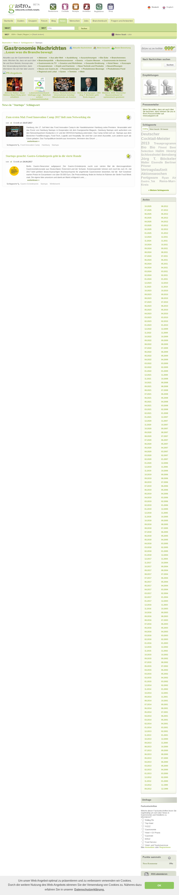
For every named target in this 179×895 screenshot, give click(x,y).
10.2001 (164, 701)
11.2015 (148, 651)
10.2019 (148, 474)
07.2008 (164, 390)
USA (130, 35)
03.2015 (148, 674)
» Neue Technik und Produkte (90, 66)
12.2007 (164, 417)
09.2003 (164, 612)
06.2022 (148, 352)
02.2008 (164, 409)
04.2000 (164, 770)
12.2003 (164, 601)
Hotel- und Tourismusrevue (156, 845)
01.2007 (164, 459)
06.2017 (148, 582)
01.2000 (164, 781)
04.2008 (164, 402)
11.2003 (164, 605)
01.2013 (148, 773)
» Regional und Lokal (47, 72)
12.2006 (164, 463)
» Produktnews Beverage (92, 69)
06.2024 (148, 260)
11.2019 (148, 471)
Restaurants (53, 11)
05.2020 (148, 448)
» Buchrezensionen (64, 60)
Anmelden (87, 11)
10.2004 (164, 563)
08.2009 (164, 344)
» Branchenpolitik (45, 60)
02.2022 (148, 367)
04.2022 (148, 359)
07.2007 (164, 436)
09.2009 (164, 340)
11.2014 (148, 689)
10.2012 (148, 785)
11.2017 (148, 563)
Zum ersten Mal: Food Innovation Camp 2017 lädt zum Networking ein (48, 117)
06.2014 (148, 708)
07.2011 (164, 256)
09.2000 (164, 750)
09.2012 (148, 789)
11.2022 (148, 333)
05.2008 (164, 398)
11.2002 (164, 651)
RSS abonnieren (159, 874)
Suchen (170, 65)
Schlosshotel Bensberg (158, 154)
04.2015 (148, 670)
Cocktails (65, 11)
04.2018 (148, 543)
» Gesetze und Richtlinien (70, 63)
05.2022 (148, 356)
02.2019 (148, 505)
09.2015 (148, 658)
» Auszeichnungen (88, 58)
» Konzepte (125, 63)
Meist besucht (103, 48)
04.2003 (164, 632)
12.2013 (148, 731)
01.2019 (148, 509)
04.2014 (148, 716)
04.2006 (164, 494)
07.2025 (148, 210)
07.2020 (148, 440)
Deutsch (155, 7)
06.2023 (148, 306)
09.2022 (148, 340)
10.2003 (164, 609)
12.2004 (164, 555)
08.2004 (164, 570)
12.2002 (164, 647)
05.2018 (148, 540)
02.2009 (164, 367)
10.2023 (148, 291)
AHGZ (147, 839)
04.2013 (148, 762)
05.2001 (164, 720)
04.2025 (148, 222)
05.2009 (164, 356)
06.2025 (148, 214)
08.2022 (148, 344)
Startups (55, 145)
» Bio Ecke (103, 58)
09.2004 (164, 566)
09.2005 (164, 520)
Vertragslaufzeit (154, 170)
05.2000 (164, 766)
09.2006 (164, 474)
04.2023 (148, 314)
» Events (79, 60)
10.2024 (148, 245)
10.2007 (164, 425)
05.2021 (148, 402)
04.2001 (164, 724)
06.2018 (148, 536)
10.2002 (164, 655)
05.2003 (164, 628)
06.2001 (164, 716)
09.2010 (164, 294)
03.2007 (164, 451)
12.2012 (148, 777)
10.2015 (148, 655)
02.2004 (164, 593)
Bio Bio (149, 147)
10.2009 (164, 336)
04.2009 (164, 359)
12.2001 (164, 693)
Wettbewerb (55, 184)
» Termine (72, 72)
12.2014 (148, 685)
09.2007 (164, 428)
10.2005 (164, 517)
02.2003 (164, 639)
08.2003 (164, 616)
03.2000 (164, 773)
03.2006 (164, 497)
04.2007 (164, 448)
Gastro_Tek (150, 181)
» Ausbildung (71, 58)
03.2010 (164, 317)
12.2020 (148, 421)
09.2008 (164, 382)
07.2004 (164, 574)
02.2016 (148, 639)
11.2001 (164, 697)
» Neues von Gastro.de (47, 69)
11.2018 (148, 517)
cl (11, 123)
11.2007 (164, 421)
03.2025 (148, 225)
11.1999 (164, 785)
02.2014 (148, 724)
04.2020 (148, 451)
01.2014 (148, 727)
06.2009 (164, 352)
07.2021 (148, 394)
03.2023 (148, 317)
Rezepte (75, 11)
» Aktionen (42, 58)
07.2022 (148, 348)
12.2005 (164, 509)
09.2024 (148, 248)
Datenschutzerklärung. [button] (89, 889)
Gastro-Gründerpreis (29, 184)
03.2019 (148, 501)
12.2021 (148, 375)
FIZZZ (148, 826)
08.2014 (148, 701)
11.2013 (148, 735)
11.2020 (148, 425)
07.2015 (148, 662)
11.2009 (164, 333)
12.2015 (148, 647)
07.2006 (164, 482)
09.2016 (148, 616)
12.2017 (148, 559)
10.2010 (164, 291)
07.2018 (148, 532)
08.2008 (164, 386)
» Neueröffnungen (114, 66)
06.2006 (164, 486)
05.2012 (164, 218)
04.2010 (164, 314)
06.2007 (164, 440)
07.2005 (164, 528)
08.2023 (148, 298)
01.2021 (148, 417)
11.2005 (164, 513)
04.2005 (164, 540)
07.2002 (164, 666)
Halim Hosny (166, 151)
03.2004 (164, 589)
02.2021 (148, 413)
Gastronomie (150, 829)
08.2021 (148, 390)
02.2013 (148, 770)
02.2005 (164, 547)
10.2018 (148, 520)
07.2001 (164, 712)
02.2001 (164, 731)
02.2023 (148, 321)
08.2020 (148, 436)
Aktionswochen (154, 174)
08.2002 (164, 662)
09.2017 (148, 570)
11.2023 (148, 287)
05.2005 (164, 536)
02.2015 (148, 678)
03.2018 (148, 547)
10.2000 (164, 747)
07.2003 (164, 620)
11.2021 (148, 379)
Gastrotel (149, 836)
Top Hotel (149, 823)
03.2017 (148, 593)
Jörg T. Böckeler (158, 159)
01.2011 (164, 279)
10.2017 (148, 566)
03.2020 (148, 455)
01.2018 (148, 555)
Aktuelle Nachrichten (82, 48)
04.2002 (164, 678)
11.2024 (148, 241)
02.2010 (164, 321)
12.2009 (164, 329)
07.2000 (164, 758)
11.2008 (164, 375)
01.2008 (164, 413)
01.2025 (148, 233)
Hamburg (46, 145)
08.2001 (164, 708)
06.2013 (148, 754)
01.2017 (148, 601)
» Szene (62, 72)
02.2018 (148, 551)
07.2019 (148, 486)
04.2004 (164, 586)
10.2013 (148, 739)
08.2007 (164, 432)
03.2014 (148, 720)
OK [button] (159, 885)
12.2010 (164, 283)
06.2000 (164, 762)
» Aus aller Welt (56, 58)
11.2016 (148, 609)
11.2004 (164, 559)
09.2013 (148, 743)
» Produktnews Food (115, 69)
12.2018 (148, 513)
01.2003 (164, 643)
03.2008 (164, 405)
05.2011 (164, 264)
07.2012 (164, 210)
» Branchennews (118, 58)
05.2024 (148, 264)
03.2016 (148, 635)
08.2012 (164, 206)
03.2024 (148, 271)
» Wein (81, 72)
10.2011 (164, 245)
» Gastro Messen (92, 60)
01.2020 (148, 463)
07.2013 (148, 750)
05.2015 (148, 666)
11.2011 (164, 241)
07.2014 (148, 704)
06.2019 (148, 490)
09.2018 (148, 524)
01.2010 (164, 325)
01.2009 (164, 371)
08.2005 (164, 524)
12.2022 (148, 329)
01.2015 (148, 681)
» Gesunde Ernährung (94, 63)
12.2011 (164, 237)
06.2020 (148, 444)
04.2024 (148, 268)
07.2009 (164, 348)
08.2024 (148, 252)
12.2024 (148, 237)
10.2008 (164, 379)
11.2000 (164, 743)
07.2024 (148, 256)
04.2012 (164, 222)
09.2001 (164, 704)
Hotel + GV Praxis (152, 833)
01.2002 (164, 689)
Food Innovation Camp (30, 145)
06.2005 (164, 532)
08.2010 (164, 298)
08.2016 (148, 620)
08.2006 (164, 478)
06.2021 (148, 398)
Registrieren (99, 11)
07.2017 (148, 578)
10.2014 (148, 693)
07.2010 (164, 302)
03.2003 (164, 635)
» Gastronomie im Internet (114, 60)
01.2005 (164, 551)
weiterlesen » (33, 141)
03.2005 (164, 543)
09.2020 (148, 432)
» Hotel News (112, 63)
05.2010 (164, 310)
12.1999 (164, 789)
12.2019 (148, 467)
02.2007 (164, 455)
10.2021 (148, 382)
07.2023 (148, 302)
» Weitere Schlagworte (158, 190)
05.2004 (164, 582)
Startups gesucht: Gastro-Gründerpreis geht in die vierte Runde (43, 156)
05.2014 (148, 712)
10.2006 (164, 471)
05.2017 (148, 586)
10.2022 (148, 336)
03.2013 (148, 766)
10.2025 (148, 206)
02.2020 (148, 459)
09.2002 (164, 658)
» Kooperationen (44, 66)
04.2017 (148, 589)
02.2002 (164, 685)
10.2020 (148, 428)
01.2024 (148, 279)
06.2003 (164, 624)
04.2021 (148, 405)
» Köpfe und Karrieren (64, 66)
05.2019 (148, 494)
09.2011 (164, 248)
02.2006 (164, 501)
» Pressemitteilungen (69, 69)
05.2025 (148, 218)
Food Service (150, 842)
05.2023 (148, 310)
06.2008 (164, 394)
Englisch (170, 7)
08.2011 (164, 252)
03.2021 (148, 409)
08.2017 (148, 574)
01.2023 (148, 325)
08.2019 (148, 482)
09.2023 (148, 294)
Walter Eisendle (153, 162)
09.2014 (148, 697)
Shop (111, 11)
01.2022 (148, 371)
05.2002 (164, 674)
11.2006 (164, 467)
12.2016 (148, 605)
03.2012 (164, 225)
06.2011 (164, 260)
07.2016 (148, 624)
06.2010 (164, 306)
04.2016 (148, 632)
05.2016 (148, 628)
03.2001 (164, 727)
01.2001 (164, 735)
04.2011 (164, 268)
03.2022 (148, 363)
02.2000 (164, 777)
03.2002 (164, 681)
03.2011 (164, 271)
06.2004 (164, 578)
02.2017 (148, 597)
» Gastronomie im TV (46, 63)
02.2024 (148, 275)
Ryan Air (169, 177)
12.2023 (148, 283)
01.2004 (164, 597)
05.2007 (164, 444)
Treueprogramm (165, 143)
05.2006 (164, 490)
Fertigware (151, 177)
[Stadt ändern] (38, 34)
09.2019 (148, 478)
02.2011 (164, 275)
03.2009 (164, 363)
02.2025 (148, 229)
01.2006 (164, 505)
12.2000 (164, 739)
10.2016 (148, 612)
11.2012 (148, 781)
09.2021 (148, 386)
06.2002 (164, 670)
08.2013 (148, 747)
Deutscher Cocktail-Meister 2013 (155, 138)
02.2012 (164, 229)
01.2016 (148, 643)
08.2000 (164, 754)
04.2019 (148, 497)
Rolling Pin (149, 820)
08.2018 (148, 528)
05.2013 (148, 758)
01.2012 (164, 233)
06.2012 (164, 214)
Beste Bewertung (123, 48)
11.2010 (164, 287)
